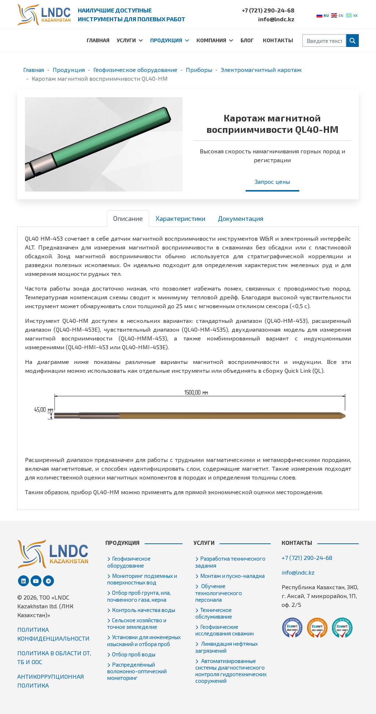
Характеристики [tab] (180, 218)
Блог (247, 40)
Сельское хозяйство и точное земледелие (136, 623)
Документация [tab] (240, 218)
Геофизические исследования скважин (224, 630)
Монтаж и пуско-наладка (232, 575)
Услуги (126, 40)
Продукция (166, 40)
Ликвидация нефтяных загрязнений (226, 646)
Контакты (278, 40)
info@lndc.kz (276, 18)
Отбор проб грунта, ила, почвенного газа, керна (139, 595)
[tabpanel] (188, 365)
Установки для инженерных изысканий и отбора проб (144, 640)
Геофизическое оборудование (129, 561)
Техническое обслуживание (213, 613)
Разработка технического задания (230, 561)
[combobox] (324, 40)
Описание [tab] (128, 218)
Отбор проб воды (133, 654)
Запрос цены (272, 181)
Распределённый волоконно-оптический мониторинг (137, 671)
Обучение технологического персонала (218, 592)
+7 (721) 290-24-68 (268, 10)
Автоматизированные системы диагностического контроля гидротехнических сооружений (231, 670)
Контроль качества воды (143, 609)
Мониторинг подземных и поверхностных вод (142, 579)
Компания (211, 40)
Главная (98, 40)
